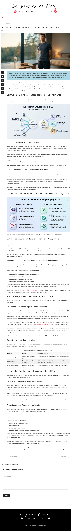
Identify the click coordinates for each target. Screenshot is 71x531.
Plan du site (38, 523)
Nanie (6, 30)
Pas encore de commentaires (11, 464)
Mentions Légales (28, 523)
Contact (45, 523)
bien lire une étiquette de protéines (45, 324)
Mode (2, 23)
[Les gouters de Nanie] (35, 8)
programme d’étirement (32, 290)
